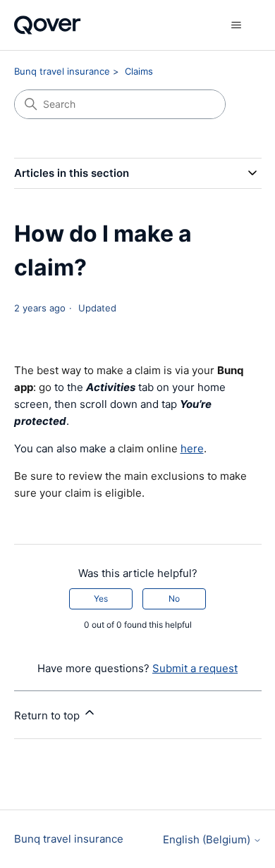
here (192, 448)
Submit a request (195, 668)
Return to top (48, 715)
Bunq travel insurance (62, 71)
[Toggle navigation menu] (237, 25)
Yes (101, 598)
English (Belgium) (208, 839)
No (174, 598)
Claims (139, 71)
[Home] (47, 25)
